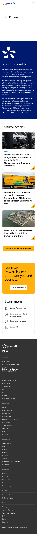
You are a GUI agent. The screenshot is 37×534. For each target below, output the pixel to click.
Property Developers (9, 380)
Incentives (5, 465)
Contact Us (6, 477)
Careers (4, 474)
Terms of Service (7, 510)
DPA (3, 516)
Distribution (6, 422)
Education (5, 434)
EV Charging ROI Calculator (11, 462)
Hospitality (5, 431)
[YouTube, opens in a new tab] (7, 351)
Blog (3, 446)
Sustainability (6, 386)
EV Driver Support (8, 498)
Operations (6, 383)
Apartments (6, 428)
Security (5, 522)
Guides (4, 453)
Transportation (7, 425)
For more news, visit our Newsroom (18, 248)
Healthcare (6, 413)
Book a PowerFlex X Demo (10, 364)
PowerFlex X (6, 361)
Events (4, 450)
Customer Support (8, 495)
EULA (4, 519)
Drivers (4, 395)
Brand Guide (6, 480)
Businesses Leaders (8, 398)
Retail (4, 407)
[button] (33, 3)
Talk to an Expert (18, 287)
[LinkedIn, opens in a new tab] (3, 351)
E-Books (5, 456)
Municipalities (6, 416)
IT (3, 392)
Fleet (4, 389)
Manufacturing (7, 410)
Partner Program (7, 486)
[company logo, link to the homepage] (9, 3)
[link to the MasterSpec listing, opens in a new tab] (10, 369)
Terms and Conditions (9, 513)
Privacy (4, 507)
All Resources (6, 443)
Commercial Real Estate (10, 420)
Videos (4, 459)
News (4, 483)
